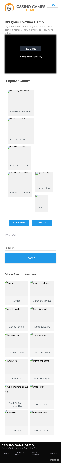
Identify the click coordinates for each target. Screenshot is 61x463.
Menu (52, 4)
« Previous (19, 222)
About (7, 453)
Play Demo (30, 48)
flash (13, 235)
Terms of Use (19, 453)
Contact (53, 453)
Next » (42, 222)
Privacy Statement (35, 453)
